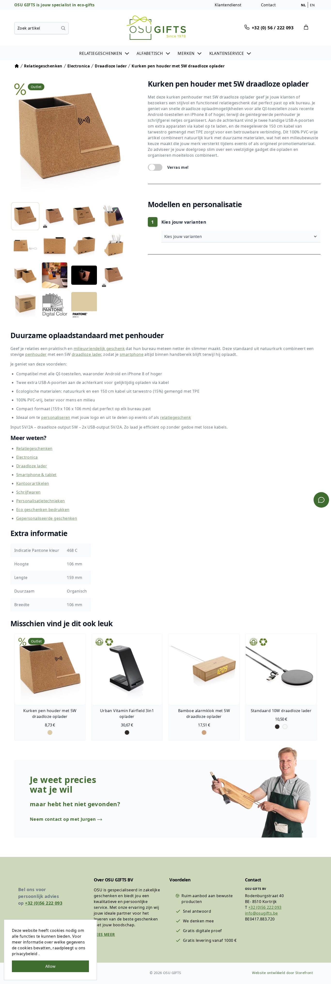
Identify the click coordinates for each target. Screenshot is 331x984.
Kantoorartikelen (32, 483)
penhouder (36, 354)
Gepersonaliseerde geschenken (46, 518)
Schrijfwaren (28, 492)
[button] (104, 53)
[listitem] (25, 216)
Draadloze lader (31, 466)
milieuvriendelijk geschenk (99, 348)
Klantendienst (228, 5)
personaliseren (55, 417)
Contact (268, 5)
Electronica (27, 457)
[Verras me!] (155, 167)
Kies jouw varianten (183, 236)
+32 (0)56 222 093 (43, 903)
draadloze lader (86, 354)
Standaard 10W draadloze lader (281, 710)
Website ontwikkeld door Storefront (282, 972)
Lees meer (104, 934)
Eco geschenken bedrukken (43, 509)
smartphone (131, 354)
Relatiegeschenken (34, 448)
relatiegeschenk (175, 417)
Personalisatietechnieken (40, 501)
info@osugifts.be (261, 913)
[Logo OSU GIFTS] (156, 28)
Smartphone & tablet (36, 474)
